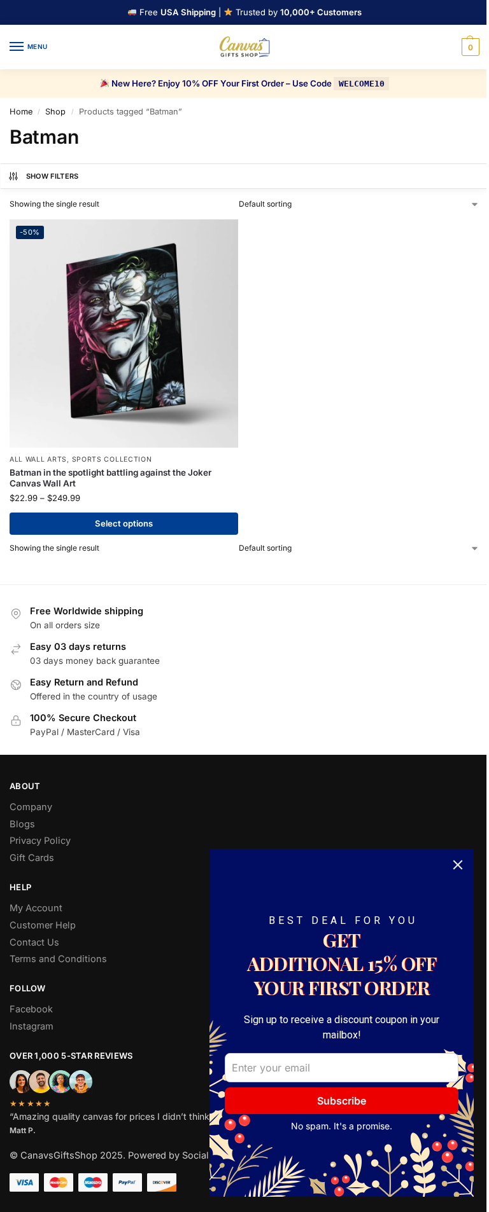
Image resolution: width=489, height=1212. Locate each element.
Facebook (31, 1009)
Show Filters (52, 176)
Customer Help (43, 925)
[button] (468, 47)
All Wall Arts (38, 459)
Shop (55, 111)
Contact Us (34, 942)
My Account (36, 908)
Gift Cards (32, 858)
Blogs (22, 824)
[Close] (457, 864)
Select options (124, 523)
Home (21, 111)
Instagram (31, 1026)
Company (31, 807)
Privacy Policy (40, 840)
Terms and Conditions (58, 959)
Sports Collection (112, 459)
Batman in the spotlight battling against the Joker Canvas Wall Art (110, 478)
